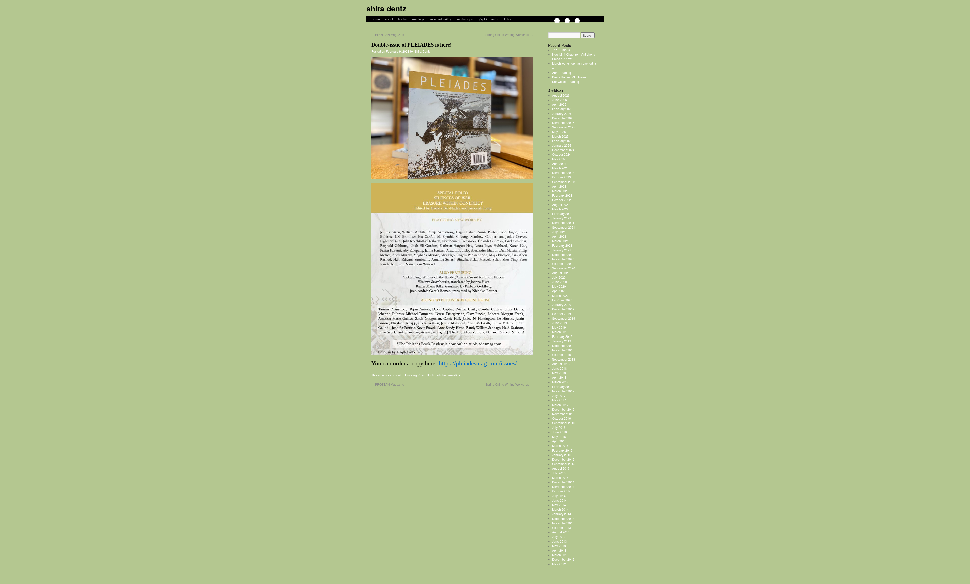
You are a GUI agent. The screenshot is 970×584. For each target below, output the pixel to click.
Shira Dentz (386, 8)
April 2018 (559, 377)
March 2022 (560, 209)
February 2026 (562, 109)
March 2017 (560, 404)
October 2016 (561, 418)
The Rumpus (561, 50)
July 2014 (559, 495)
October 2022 (561, 200)
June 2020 (559, 282)
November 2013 (563, 523)
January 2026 (561, 113)
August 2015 (561, 468)
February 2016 (562, 450)
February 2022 (562, 213)
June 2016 (559, 432)
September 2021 (563, 227)
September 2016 (563, 423)
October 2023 (561, 177)
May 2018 (559, 373)
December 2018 (563, 345)
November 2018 (563, 350)
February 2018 (562, 386)
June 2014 (559, 500)
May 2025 (559, 131)
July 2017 (559, 395)
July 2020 (559, 277)
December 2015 (563, 459)
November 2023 (563, 172)
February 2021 (562, 245)
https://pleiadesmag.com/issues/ (478, 363)
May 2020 (559, 286)
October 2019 (561, 313)
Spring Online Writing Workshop (509, 34)
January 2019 (561, 341)
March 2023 (560, 191)
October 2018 (561, 354)
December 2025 (563, 118)
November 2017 (563, 391)
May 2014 (559, 505)
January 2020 (561, 304)
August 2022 (561, 204)
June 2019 (559, 323)
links (507, 19)
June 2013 (559, 541)
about (389, 19)
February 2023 (562, 195)
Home (376, 19)
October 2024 (561, 154)
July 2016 (559, 427)
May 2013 (559, 546)
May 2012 (559, 564)
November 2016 (563, 414)
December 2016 (563, 409)
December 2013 (563, 518)
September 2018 (563, 359)
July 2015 (559, 473)
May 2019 (559, 327)
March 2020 (560, 295)
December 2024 (563, 150)
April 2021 (559, 236)
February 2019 (562, 336)
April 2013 (559, 550)
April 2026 (559, 104)
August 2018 (561, 364)
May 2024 (559, 159)
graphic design (488, 19)
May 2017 (559, 400)
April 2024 (559, 163)
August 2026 (561, 95)
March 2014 (560, 509)
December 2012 (563, 559)
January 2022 (561, 218)
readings (418, 19)
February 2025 (562, 141)
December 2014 (563, 482)
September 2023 (563, 181)
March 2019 (560, 332)
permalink (453, 375)
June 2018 (559, 368)
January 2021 (561, 250)
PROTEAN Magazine (387, 34)
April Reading (561, 72)
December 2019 (563, 309)
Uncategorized (415, 375)
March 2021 (560, 241)
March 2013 (560, 555)
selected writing (440, 19)
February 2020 (562, 300)
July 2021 (559, 232)
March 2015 (560, 477)
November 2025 (563, 122)
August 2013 (561, 532)
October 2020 (561, 263)
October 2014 (561, 491)
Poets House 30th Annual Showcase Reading (569, 79)
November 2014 (563, 486)
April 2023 (559, 186)
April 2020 (559, 291)
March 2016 (560, 445)
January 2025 (561, 145)
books (402, 19)
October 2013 (561, 527)
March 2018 (560, 382)
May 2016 (559, 436)
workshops (465, 19)
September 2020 (563, 268)
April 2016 (559, 441)
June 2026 (559, 100)
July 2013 (559, 536)
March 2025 (560, 136)
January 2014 (561, 514)
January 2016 (561, 455)
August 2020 (561, 273)
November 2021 (563, 222)
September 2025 (563, 127)
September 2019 (563, 318)
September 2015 (563, 464)
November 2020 (563, 259)
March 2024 (560, 168)
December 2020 (563, 254)
